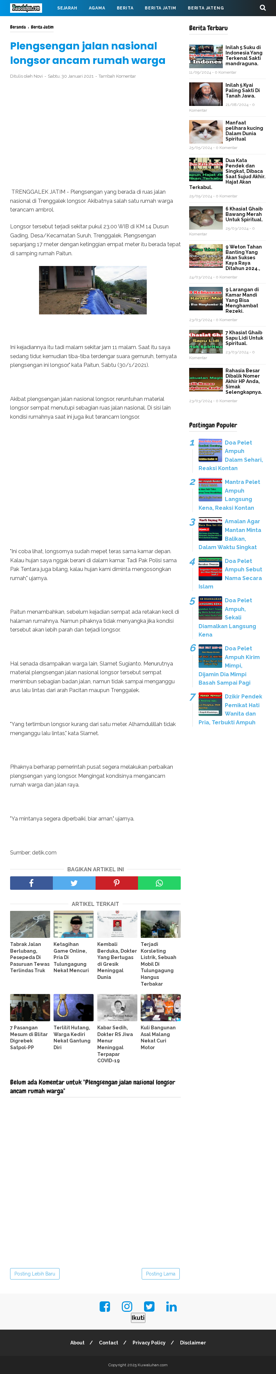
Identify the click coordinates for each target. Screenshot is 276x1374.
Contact (108, 1342)
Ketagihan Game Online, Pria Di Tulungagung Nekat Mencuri (71, 957)
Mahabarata (121, 24)
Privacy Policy (149, 1342)
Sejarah (67, 8)
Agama (97, 8)
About (77, 1342)
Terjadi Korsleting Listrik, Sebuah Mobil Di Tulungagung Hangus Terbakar (158, 964)
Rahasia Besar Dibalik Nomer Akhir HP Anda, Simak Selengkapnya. (244, 381)
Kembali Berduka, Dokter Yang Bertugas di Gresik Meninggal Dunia (117, 961)
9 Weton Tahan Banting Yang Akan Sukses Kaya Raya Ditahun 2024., (244, 257)
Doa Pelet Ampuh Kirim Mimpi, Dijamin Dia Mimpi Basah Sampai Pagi (229, 665)
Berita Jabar (32, 24)
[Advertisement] (95, 134)
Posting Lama (160, 1273)
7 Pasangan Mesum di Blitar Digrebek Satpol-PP (29, 1037)
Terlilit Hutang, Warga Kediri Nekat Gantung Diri (72, 1037)
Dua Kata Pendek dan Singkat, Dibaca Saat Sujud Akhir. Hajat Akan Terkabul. (227, 174)
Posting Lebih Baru (34, 1273)
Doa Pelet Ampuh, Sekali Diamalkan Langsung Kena (227, 617)
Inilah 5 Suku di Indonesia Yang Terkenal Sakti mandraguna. (244, 55)
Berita (125, 8)
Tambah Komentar (117, 76)
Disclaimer (193, 1342)
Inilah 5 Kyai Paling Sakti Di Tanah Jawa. (243, 90)
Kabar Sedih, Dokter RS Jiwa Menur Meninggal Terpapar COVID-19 (115, 1044)
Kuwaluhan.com (153, 1365)
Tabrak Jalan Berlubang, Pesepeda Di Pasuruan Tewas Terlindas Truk (29, 957)
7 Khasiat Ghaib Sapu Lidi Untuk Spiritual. (244, 338)
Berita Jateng (206, 8)
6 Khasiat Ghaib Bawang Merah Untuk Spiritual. (244, 214)
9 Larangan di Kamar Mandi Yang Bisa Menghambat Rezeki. (242, 300)
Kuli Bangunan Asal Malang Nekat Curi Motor (158, 1037)
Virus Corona (77, 24)
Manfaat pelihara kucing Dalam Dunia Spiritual (244, 131)
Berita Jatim (160, 8)
